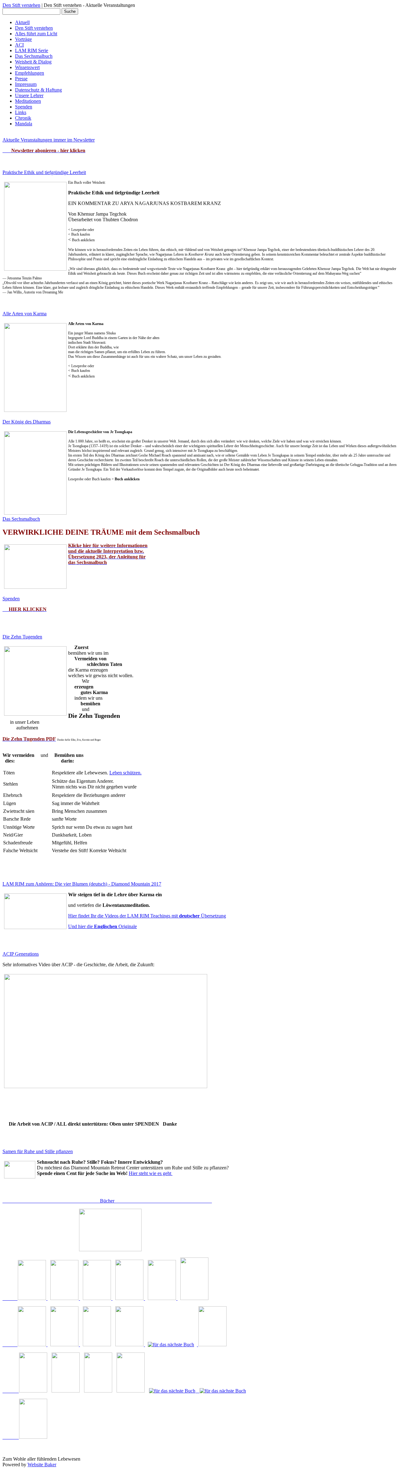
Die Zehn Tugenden (22, 636)
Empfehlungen (29, 73)
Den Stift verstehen (21, 5)
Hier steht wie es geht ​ (150, 1173)
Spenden (23, 106)
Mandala (23, 123)
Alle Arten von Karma (24, 313)
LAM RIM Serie (31, 50)
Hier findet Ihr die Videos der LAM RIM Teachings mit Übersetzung (147, 915)
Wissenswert (27, 67)
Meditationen (28, 101)
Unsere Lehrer (29, 95)
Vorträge (23, 39)
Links (20, 112)
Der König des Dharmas (26, 421)
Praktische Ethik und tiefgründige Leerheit (44, 172)
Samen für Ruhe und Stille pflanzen (37, 1151)
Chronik (23, 118)
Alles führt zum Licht (36, 33)
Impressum (26, 84)
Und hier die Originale (102, 926)
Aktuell (22, 22)
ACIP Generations (20, 954)
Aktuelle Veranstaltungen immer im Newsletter (48, 139)
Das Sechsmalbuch (33, 56)
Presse (21, 78)
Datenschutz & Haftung (38, 89)
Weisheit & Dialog (33, 61)
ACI (19, 45)
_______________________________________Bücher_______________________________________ (107, 1200)
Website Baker (42, 1464)
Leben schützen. (125, 772)
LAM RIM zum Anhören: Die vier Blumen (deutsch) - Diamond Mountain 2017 (81, 884)
